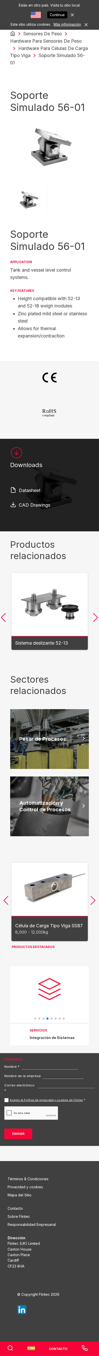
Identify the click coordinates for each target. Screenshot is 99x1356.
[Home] (12, 34)
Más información (67, 24)
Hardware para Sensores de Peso (46, 41)
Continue (57, 15)
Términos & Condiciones (28, 1179)
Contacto (15, 1208)
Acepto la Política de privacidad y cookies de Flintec (46, 1100)
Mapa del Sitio (19, 1195)
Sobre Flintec (19, 1216)
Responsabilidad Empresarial (32, 1224)
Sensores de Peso (42, 33)
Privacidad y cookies (25, 1187)
